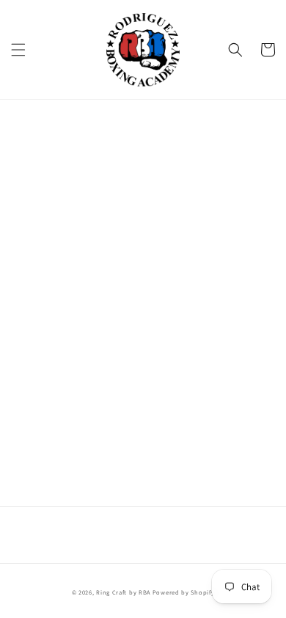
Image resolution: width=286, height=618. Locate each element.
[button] (18, 50)
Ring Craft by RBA (123, 592)
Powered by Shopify (184, 592)
